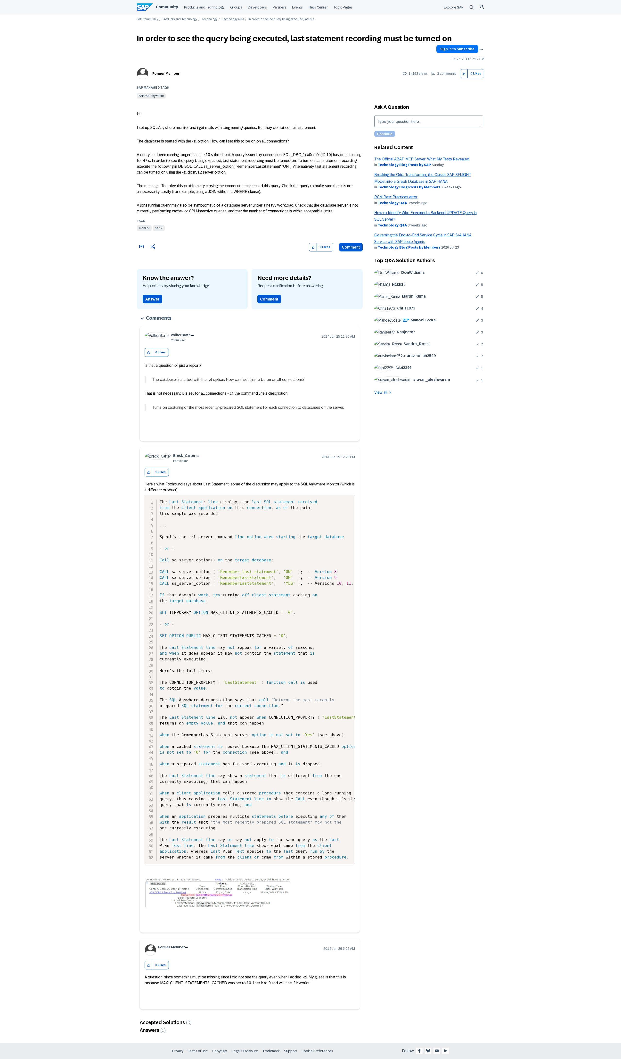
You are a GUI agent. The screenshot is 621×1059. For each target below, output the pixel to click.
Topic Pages (343, 7)
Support (290, 1051)
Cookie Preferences (317, 1051)
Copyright (220, 1051)
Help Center (318, 7)
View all (380, 392)
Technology (209, 19)
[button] (464, 73)
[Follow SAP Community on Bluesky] (428, 1051)
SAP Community (147, 19)
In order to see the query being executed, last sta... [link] (282, 19)
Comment (351, 247)
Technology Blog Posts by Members (409, 187)
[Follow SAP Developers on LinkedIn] (446, 1051)
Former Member (166, 73)
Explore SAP (454, 7)
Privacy (177, 1051)
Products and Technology (204, 7)
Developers (257, 7)
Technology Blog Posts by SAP (404, 165)
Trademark (271, 1051)
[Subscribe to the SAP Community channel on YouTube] (437, 1051)
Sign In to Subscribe (457, 49)
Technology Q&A (233, 19)
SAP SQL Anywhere (151, 96)
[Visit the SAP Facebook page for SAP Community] (419, 1051)
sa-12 (159, 228)
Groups (236, 7)
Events (297, 7)
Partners (279, 7)
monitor (144, 228)
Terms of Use (198, 1051)
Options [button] (481, 50)
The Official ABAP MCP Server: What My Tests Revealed (421, 159)
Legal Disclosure (245, 1051)
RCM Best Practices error (395, 197)
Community (167, 7)
